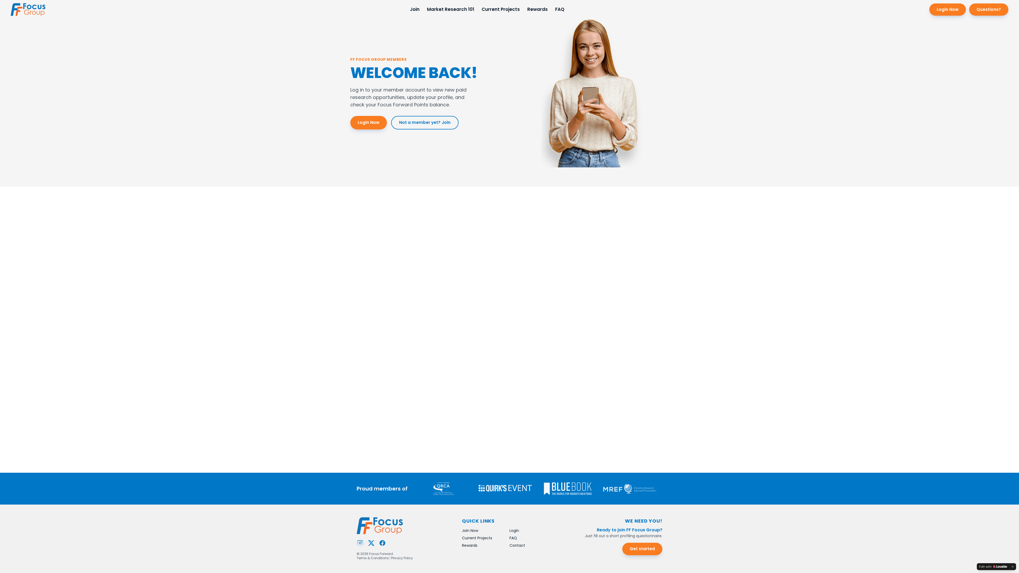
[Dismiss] (1012, 566)
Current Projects (501, 9)
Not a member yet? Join (425, 122)
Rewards (537, 9)
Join (415, 9)
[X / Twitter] (371, 543)
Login (514, 530)
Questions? (989, 9)
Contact (517, 545)
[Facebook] (382, 543)
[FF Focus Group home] (28, 9)
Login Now (947, 9)
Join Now (470, 530)
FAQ (559, 9)
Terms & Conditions (373, 558)
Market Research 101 (450, 9)
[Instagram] (360, 543)
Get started (642, 549)
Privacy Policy (402, 558)
